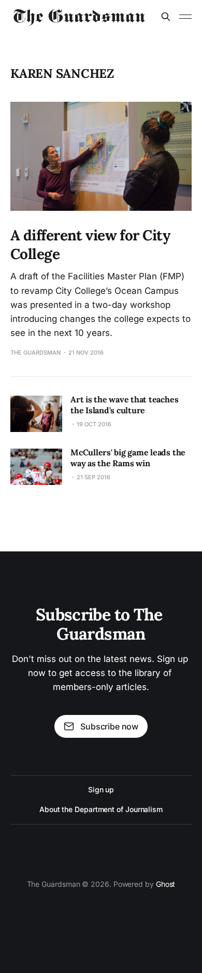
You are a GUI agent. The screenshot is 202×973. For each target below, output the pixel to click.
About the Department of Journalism (101, 809)
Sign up (101, 789)
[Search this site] (166, 16)
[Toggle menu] (185, 16)
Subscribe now (109, 726)
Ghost (166, 884)
